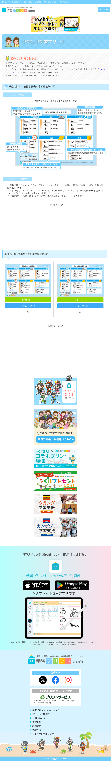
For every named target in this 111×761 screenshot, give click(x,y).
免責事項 (36, 730)
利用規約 (36, 726)
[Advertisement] (55, 227)
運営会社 (36, 722)
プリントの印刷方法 (42, 714)
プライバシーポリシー (43, 733)
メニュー (103, 9)
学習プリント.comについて (45, 710)
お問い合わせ (38, 718)
